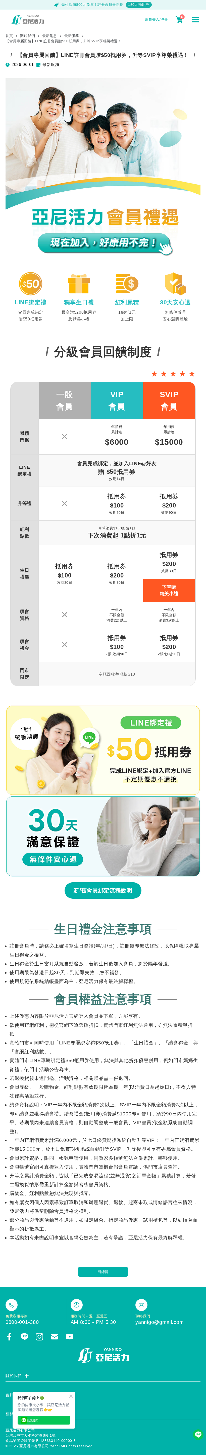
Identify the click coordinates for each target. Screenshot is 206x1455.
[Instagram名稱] (39, 1336)
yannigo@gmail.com (159, 1322)
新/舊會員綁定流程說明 (103, 890)
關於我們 (27, 36)
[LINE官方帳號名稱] (24, 1336)
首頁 (9, 36)
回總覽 (103, 1272)
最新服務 (71, 36)
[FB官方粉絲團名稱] (9, 1336)
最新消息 (49, 36)
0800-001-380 (22, 1322)
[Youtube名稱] (69, 1336)
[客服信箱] (54, 1336)
